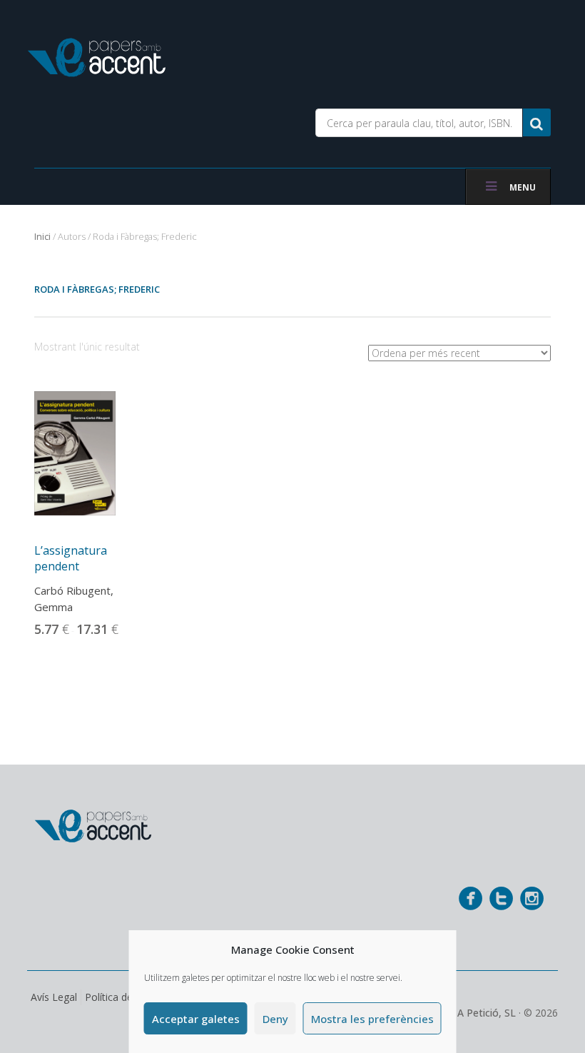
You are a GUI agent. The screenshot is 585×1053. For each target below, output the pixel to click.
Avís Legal (54, 997)
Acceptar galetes (196, 1019)
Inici (42, 236)
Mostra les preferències (372, 1019)
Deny (275, 1019)
